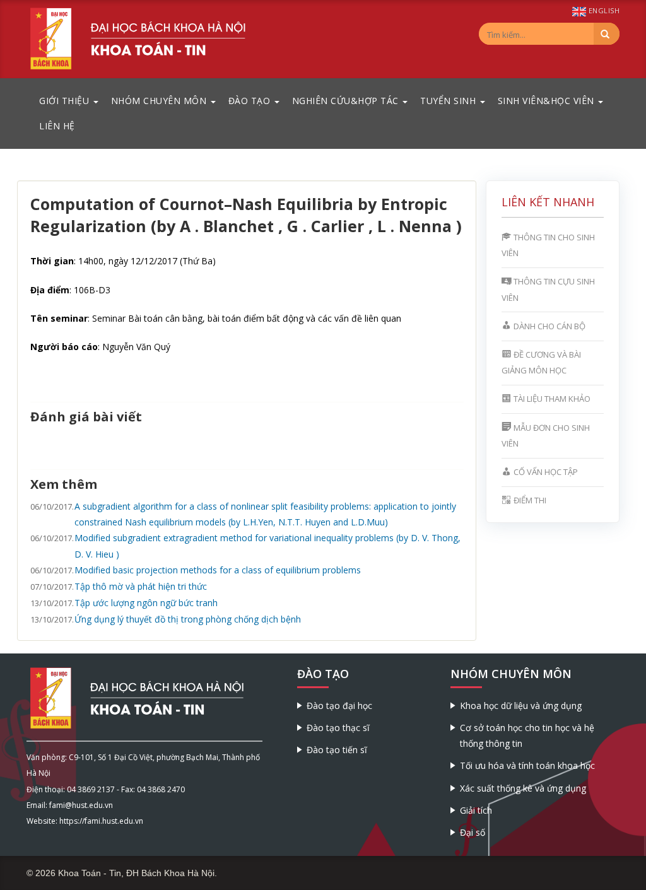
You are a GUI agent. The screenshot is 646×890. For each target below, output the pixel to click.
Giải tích (476, 810)
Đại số (472, 832)
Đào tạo (250, 101)
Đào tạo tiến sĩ (337, 750)
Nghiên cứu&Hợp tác (347, 101)
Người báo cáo (64, 347)
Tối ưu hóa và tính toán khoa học (527, 765)
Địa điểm (49, 290)
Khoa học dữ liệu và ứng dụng (521, 705)
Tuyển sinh (449, 101)
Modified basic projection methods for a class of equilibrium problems (217, 570)
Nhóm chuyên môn (160, 101)
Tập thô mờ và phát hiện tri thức (140, 586)
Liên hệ (57, 126)
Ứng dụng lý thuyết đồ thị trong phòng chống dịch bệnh (187, 619)
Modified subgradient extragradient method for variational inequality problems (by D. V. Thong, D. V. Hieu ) (267, 545)
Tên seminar (59, 318)
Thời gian (52, 261)
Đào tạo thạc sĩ (338, 728)
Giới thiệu (65, 101)
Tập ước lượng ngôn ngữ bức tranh (146, 603)
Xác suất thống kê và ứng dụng (523, 788)
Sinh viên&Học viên (547, 101)
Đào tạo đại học (339, 705)
